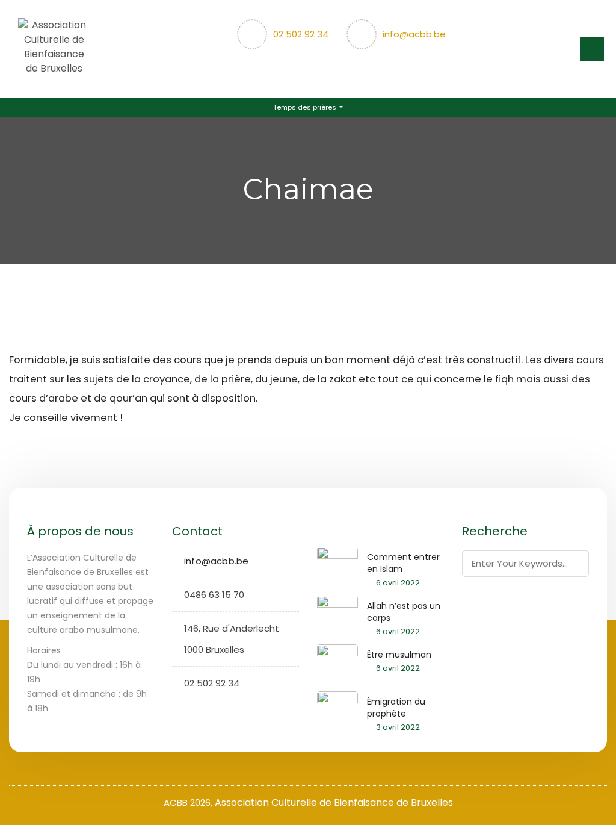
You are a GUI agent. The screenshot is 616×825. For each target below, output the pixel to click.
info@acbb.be (414, 34)
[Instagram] (200, 717)
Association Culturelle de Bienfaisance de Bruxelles (334, 802)
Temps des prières (305, 107)
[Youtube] (218, 717)
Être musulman (399, 655)
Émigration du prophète (396, 708)
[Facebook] (181, 717)
